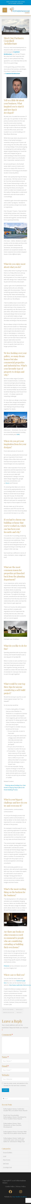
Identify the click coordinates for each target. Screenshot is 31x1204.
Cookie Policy (10, 1186)
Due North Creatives (19, 1197)
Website (5, 1075)
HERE (18, 434)
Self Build (6, 1163)
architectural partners (8, 1009)
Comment (7, 1034)
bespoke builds (19, 1009)
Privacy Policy (21, 1186)
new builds (19, 1012)
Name (5, 1056)
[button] (5, 10)
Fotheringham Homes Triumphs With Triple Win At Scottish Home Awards (15, 1132)
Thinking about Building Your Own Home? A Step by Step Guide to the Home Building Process (15, 787)
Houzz (7, 483)
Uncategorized (7, 1167)
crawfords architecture (8, 1012)
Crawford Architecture (12, 73)
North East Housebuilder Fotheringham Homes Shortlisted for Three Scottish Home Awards (14, 1117)
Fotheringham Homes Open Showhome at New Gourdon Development (12, 1125)
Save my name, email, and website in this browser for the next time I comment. (16, 1084)
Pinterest (6, 966)
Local (4, 1156)
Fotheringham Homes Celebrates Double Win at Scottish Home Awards (15, 1109)
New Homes (6, 1160)
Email (5, 1066)
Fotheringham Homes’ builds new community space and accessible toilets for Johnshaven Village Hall (14, 1140)
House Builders (7, 1152)
